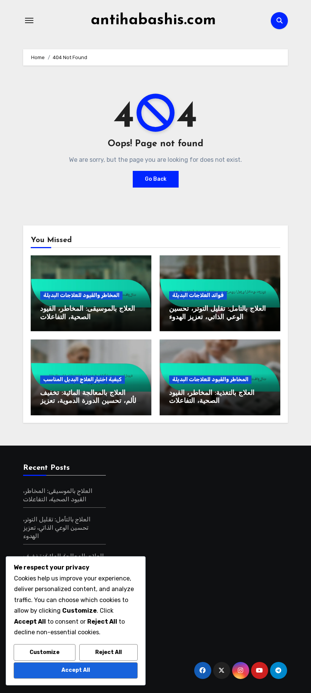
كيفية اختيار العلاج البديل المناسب (82, 379)
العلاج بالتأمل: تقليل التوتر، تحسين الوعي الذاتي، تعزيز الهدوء (57, 528)
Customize (45, 652)
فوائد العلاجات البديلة (198, 295)
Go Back (155, 179)
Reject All (108, 652)
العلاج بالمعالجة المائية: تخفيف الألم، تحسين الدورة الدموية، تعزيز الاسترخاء (89, 401)
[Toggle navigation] (29, 20)
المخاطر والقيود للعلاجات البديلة (81, 295)
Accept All (75, 670)
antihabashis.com (153, 20)
